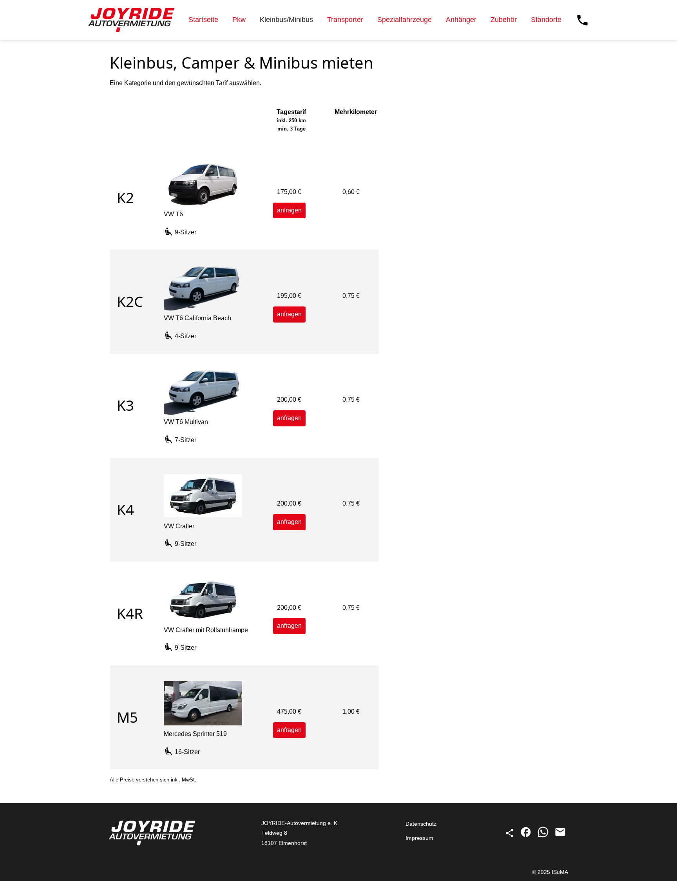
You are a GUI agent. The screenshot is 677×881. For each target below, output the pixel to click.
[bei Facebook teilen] (526, 836)
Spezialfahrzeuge (404, 20)
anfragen (289, 210)
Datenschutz (420, 824)
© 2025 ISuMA (550, 872)
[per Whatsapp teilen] (543, 836)
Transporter (345, 20)
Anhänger (461, 20)
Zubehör (504, 20)
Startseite (203, 20)
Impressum (419, 838)
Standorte (546, 20)
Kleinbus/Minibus (286, 20)
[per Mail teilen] (560, 836)
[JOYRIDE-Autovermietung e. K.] (131, 20)
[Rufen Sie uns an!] (582, 20)
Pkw (239, 20)
